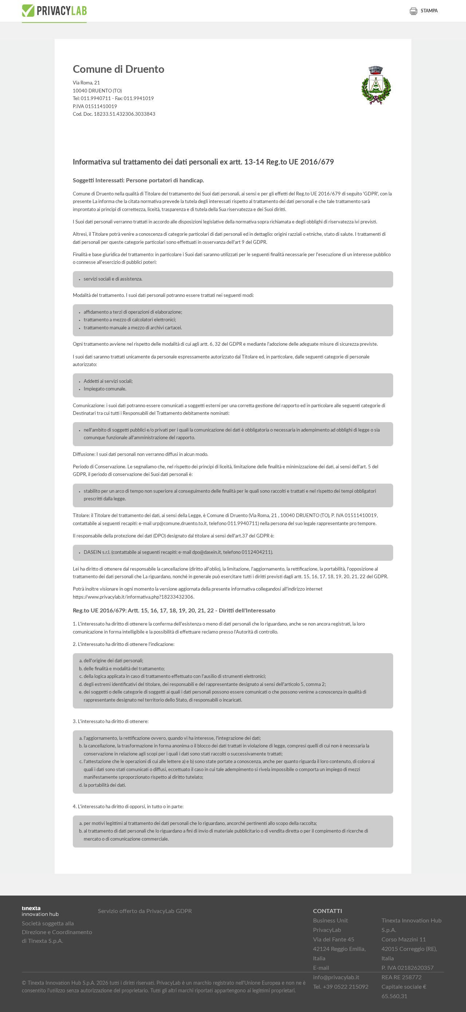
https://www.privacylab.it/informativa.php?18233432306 (133, 597)
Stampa (429, 11)
